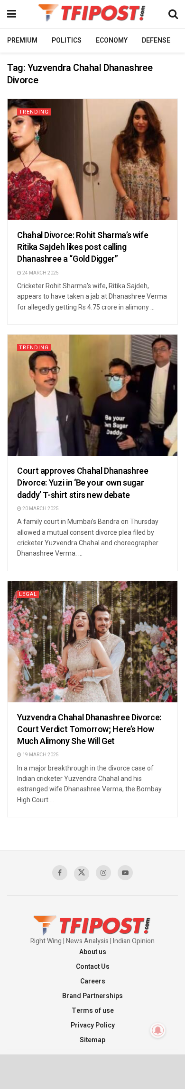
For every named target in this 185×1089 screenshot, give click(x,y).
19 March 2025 (40, 755)
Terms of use (93, 1011)
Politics (67, 40)
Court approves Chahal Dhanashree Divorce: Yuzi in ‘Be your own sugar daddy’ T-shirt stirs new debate (82, 483)
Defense (156, 40)
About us (92, 952)
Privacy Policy (93, 1025)
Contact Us (93, 967)
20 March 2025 (40, 508)
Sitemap (92, 1040)
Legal (28, 594)
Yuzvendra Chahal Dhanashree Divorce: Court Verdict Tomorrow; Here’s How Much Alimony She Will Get (89, 729)
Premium (22, 40)
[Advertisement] (92, 1071)
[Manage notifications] (158, 1030)
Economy (112, 40)
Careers (92, 981)
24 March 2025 (40, 273)
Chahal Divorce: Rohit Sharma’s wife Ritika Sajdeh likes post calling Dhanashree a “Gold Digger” (82, 247)
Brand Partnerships (92, 996)
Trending (34, 111)
